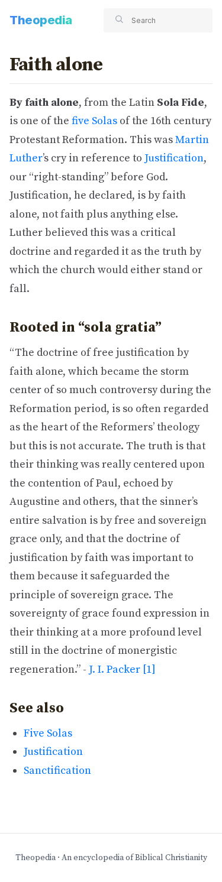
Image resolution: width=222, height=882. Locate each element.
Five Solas (48, 733)
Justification (174, 158)
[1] (149, 669)
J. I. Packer (114, 669)
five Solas (94, 121)
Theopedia (40, 20)
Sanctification (57, 770)
